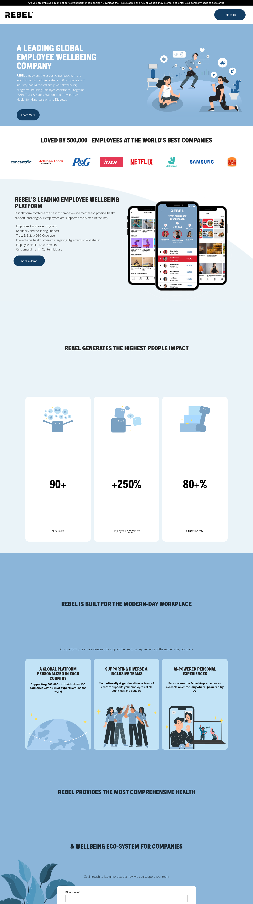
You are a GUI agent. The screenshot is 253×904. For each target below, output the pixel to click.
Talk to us (230, 14)
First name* (72, 892)
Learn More (28, 114)
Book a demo (29, 261)
